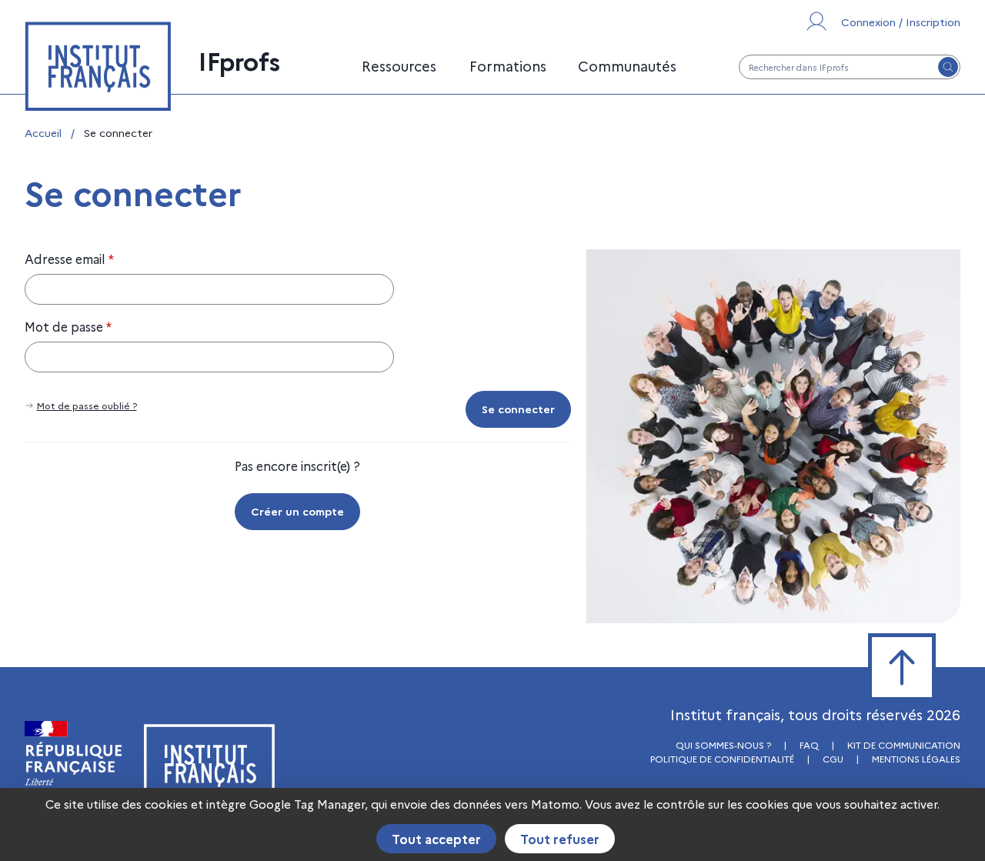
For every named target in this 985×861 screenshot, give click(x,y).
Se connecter (518, 408)
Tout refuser (559, 838)
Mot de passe (68, 326)
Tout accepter (436, 838)
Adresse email (69, 258)
